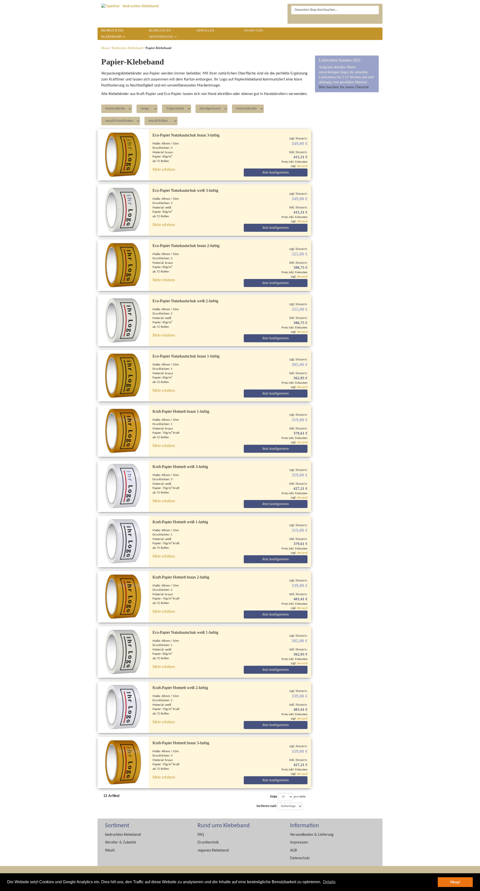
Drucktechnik (208, 842)
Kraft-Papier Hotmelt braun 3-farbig (180, 743)
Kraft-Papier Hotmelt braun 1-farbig (180, 411)
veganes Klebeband (213, 850)
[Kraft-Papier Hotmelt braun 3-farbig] (123, 762)
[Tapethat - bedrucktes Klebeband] (129, 6)
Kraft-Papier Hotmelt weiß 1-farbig (180, 522)
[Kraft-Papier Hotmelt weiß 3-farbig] (123, 486)
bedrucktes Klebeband (123, 835)
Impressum (299, 842)
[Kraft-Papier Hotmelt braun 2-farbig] (123, 596)
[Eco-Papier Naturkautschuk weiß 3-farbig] (123, 210)
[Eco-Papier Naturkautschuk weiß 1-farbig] (123, 652)
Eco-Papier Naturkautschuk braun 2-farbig (186, 246)
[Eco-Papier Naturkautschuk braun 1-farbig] (123, 376)
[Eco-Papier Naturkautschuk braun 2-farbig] (123, 265)
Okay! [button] (455, 882)
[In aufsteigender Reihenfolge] (304, 806)
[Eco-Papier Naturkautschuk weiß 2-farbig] (123, 320)
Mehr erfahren (163, 169)
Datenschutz (300, 858)
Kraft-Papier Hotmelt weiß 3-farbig (180, 466)
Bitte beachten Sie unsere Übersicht (344, 87)
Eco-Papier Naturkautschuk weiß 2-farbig (185, 301)
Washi (110, 850)
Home (105, 48)
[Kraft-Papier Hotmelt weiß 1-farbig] (123, 541)
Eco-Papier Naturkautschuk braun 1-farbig (186, 356)
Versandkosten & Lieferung (312, 835)
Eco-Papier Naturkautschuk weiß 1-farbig (185, 632)
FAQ (201, 835)
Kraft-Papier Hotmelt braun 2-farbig (180, 577)
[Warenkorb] (366, 20)
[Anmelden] (376, 20)
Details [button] (329, 882)
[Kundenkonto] (356, 20)
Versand (302, 166)
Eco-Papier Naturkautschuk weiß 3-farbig (185, 190)
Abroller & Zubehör (120, 842)
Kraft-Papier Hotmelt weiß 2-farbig (180, 688)
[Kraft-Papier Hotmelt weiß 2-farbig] (123, 707)
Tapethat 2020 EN (308, 19)
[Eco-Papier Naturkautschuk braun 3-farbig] (123, 154)
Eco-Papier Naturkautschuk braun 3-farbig (186, 135)
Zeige (273, 796)
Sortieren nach (266, 806)
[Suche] (374, 10)
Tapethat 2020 (296, 19)
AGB (293, 850)
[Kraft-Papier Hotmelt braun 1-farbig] (123, 431)
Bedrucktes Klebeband (127, 48)
